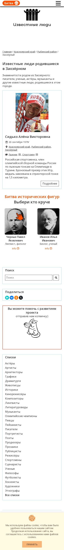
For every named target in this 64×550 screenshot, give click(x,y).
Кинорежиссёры (15, 394)
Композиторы (14, 398)
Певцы (9, 420)
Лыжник (13, 154)
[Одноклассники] (16, 298)
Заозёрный (11, 149)
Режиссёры (12, 455)
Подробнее (50, 183)
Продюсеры (13, 442)
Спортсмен (28, 154)
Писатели (11, 429)
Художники (12, 486)
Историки (11, 389)
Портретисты (14, 433)
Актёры (10, 363)
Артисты (10, 368)
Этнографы (12, 490)
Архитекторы (13, 372)
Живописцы (12, 385)
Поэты (9, 438)
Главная (7, 51)
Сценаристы (13, 464)
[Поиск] (56, 277)
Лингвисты (12, 403)
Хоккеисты (12, 482)
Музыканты (12, 411)
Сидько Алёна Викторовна (27, 136)
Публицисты (13, 451)
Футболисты (13, 477)
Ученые (10, 468)
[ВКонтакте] (12, 298)
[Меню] (58, 3)
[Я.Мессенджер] (7, 298)
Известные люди (32, 24)
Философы (12, 473)
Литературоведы (16, 407)
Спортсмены (13, 460)
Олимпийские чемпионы (21, 416)
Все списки (12, 495)
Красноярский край (24, 51)
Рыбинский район (47, 51)
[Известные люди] (32, 20)
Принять (32, 544)
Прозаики (11, 447)
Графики (10, 376)
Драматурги (13, 381)
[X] (21, 298)
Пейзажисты (13, 425)
